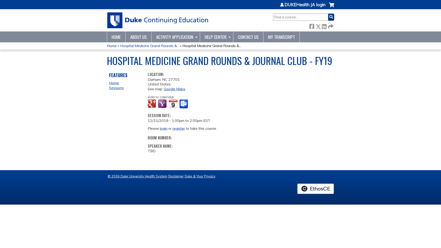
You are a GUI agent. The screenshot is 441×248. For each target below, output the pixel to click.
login (163, 128)
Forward (330, 25)
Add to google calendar (152, 104)
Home (116, 37)
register (178, 128)
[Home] (158, 20)
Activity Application (174, 37)
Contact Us (248, 37)
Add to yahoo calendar (162, 104)
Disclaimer (176, 176)
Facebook (311, 25)
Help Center (215, 37)
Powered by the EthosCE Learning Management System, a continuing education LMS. (315, 188)
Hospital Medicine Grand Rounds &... (149, 45)
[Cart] (331, 7)
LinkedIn (324, 25)
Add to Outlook (184, 104)
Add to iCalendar (173, 103)
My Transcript (281, 37)
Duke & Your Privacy (200, 176)
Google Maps (174, 89)
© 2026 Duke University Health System (137, 176)
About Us (138, 37)
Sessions (116, 87)
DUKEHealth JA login (305, 5)
